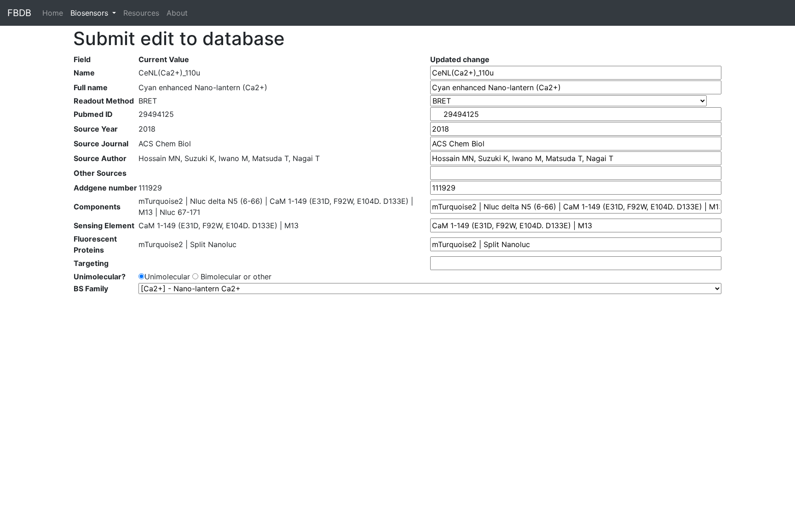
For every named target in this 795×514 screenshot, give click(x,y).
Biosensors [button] (90, 12)
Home (54, 12)
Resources (141, 12)
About (177, 12)
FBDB (19, 12)
